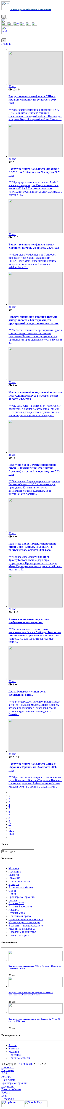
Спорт (12, 890)
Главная (6, 43)
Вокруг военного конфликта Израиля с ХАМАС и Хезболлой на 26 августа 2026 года (34, 172)
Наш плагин (8, 1079)
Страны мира (17, 912)
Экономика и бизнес (21, 887)
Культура (14, 884)
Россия (13, 900)
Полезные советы (19, 881)
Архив (13, 893)
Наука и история (19, 935)
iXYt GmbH (24, 1063)
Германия (14, 877)
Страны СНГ (16, 903)
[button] (4, 21)
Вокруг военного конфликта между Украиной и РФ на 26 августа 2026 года (34, 246)
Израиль (14, 909)
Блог (4, 1095)
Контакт (6, 1076)
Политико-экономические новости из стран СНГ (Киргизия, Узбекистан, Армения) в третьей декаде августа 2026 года (34, 469)
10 (10, 824)
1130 (11, 830)
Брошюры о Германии (22, 896)
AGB (4, 1073)
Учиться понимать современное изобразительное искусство (29, 621)
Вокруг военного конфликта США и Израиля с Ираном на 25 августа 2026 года (33, 767)
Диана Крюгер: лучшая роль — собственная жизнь (29, 693)
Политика (15, 871)
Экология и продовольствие (26, 925)
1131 (11, 833)
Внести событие (11, 1089)
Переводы (7, 1098)
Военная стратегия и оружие (26, 919)
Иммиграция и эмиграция (24, 922)
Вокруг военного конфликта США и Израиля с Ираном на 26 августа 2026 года (33, 99)
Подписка (7, 1086)
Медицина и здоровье (22, 928)
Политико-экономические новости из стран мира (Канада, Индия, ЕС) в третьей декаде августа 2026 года (32, 546)
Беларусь (14, 874)
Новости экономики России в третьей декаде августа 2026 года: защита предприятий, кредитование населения (33, 320)
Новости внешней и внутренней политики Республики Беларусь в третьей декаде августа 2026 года (36, 395)
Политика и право (20, 915)
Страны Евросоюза (20, 906)
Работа (5, 1092)
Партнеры (7, 1070)
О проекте (7, 1067)
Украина (14, 868)
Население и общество (22, 931)
